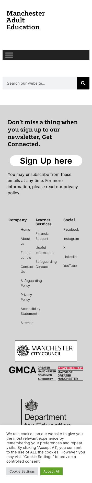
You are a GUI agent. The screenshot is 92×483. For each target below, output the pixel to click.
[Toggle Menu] (9, 55)
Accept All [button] (51, 471)
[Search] (83, 83)
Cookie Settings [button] (22, 471)
